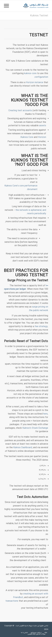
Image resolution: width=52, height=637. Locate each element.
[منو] (7, 6)
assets (42, 125)
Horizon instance (34, 82)
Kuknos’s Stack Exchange (35, 428)
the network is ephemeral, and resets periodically (30, 211)
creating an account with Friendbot (30, 595)
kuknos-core (30, 73)
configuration (41, 77)
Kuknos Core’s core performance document (20, 187)
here (45, 414)
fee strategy (41, 326)
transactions (11, 601)
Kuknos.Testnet (39, 16)
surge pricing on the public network (38, 308)
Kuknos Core (27, 137)
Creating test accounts (20, 110)
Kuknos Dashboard (22, 447)
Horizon (42, 137)
